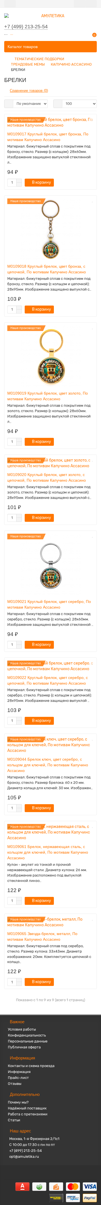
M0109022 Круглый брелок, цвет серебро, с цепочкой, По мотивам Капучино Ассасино (47, 680)
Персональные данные (27, 1041)
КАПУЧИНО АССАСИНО (71, 64)
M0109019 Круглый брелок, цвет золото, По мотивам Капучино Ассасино (47, 396)
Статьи (14, 1120)
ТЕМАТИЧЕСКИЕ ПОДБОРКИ (39, 59)
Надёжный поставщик (27, 1108)
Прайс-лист (18, 1078)
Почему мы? (18, 1102)
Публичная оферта (24, 1047)
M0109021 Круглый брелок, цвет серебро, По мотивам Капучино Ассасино (49, 604)
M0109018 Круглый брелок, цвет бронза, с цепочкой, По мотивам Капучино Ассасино (46, 269)
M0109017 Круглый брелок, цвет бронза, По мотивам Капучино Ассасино (47, 137)
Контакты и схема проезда (31, 1066)
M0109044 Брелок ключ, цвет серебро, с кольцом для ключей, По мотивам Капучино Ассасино (47, 765)
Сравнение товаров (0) (29, 90)
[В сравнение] (92, 125)
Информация (19, 1072)
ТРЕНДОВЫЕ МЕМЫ (28, 64)
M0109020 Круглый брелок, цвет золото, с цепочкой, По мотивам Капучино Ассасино (46, 477)
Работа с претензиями (27, 1114)
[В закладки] (92, 119)
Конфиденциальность (27, 1035)
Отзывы (14, 1083)
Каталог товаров (23, 46)
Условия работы (22, 1029)
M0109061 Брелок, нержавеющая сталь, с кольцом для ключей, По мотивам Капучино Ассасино (47, 852)
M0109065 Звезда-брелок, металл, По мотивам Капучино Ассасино (42, 936)
